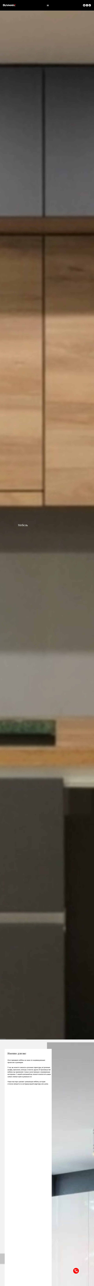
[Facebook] (84, 5)
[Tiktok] (90, 5)
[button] (48, 5)
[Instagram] (87, 5)
